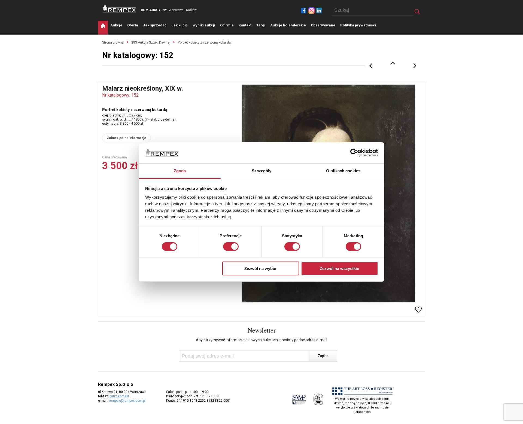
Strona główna (113, 42)
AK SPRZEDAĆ (154, 25)
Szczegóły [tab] (262, 170)
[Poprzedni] (370, 66)
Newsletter (262, 330)
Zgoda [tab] (180, 170)
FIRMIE (227, 25)
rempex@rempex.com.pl (127, 401)
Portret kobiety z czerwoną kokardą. (205, 42)
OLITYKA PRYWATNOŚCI (358, 25)
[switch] (231, 246)
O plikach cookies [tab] (343, 170)
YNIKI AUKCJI (204, 25)
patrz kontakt (119, 396)
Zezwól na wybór (260, 268)
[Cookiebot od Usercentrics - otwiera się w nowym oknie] (354, 153)
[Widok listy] (393, 63)
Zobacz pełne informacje (126, 138)
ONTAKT (245, 25)
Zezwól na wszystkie (339, 268)
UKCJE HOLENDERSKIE (288, 25)
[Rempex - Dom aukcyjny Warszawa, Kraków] (119, 9)
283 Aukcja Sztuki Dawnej (150, 42)
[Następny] (415, 66)
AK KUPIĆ (179, 25)
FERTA (132, 25)
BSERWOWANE (323, 25)
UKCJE (116, 25)
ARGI (260, 25)
